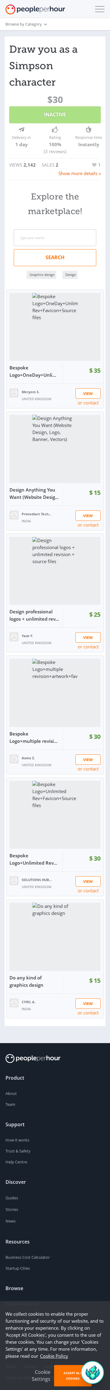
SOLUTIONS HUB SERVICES (37, 879)
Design (70, 274)
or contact (88, 403)
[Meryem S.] (14, 392)
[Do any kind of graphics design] (55, 937)
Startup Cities (18, 1268)
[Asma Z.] (14, 758)
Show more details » (79, 173)
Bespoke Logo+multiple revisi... (33, 737)
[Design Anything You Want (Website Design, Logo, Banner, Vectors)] (55, 449)
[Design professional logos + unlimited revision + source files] (55, 571)
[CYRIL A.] (14, 1002)
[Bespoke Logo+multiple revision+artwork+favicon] (55, 693)
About (11, 1093)
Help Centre (16, 1162)
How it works (17, 1140)
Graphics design (42, 274)
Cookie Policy (54, 1356)
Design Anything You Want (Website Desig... (34, 493)
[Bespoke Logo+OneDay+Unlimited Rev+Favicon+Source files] (55, 327)
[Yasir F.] (14, 636)
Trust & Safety (18, 1151)
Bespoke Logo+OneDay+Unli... (32, 371)
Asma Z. (28, 758)
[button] (98, 9)
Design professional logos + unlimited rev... (34, 615)
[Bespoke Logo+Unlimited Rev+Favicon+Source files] (55, 815)
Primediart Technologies (37, 514)
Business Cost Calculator (28, 1257)
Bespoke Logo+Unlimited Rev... (33, 859)
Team (10, 1104)
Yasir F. (27, 635)
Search (55, 257)
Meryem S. (30, 392)
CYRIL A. (28, 1002)
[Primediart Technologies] (14, 514)
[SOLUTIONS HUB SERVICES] (14, 880)
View (88, 393)
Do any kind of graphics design (26, 981)
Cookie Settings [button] (41, 1375)
